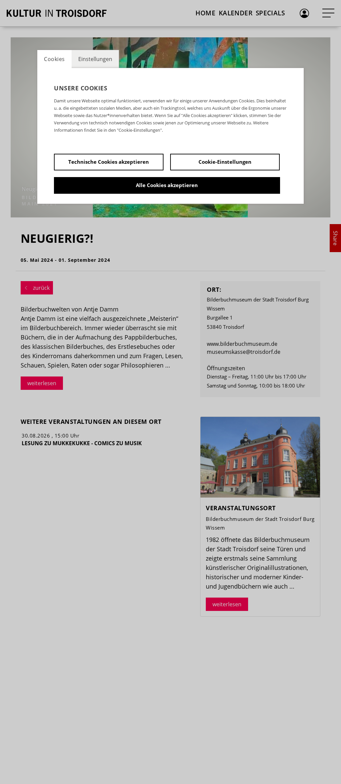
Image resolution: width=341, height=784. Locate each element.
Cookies (54, 59)
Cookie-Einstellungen (224, 161)
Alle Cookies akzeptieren (167, 185)
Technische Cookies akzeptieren (108, 161)
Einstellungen (95, 59)
